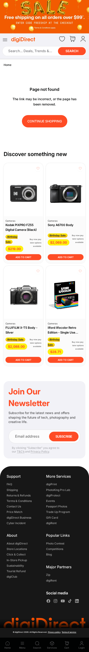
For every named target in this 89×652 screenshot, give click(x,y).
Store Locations (17, 549)
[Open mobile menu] (5, 39)
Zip (48, 575)
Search (71, 51)
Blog (49, 554)
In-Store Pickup (17, 560)
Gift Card (52, 517)
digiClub (12, 576)
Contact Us (14, 506)
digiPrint (51, 484)
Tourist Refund (16, 571)
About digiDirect (17, 543)
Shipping (12, 489)
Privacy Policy (40, 451)
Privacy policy (54, 632)
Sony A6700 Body (60, 225)
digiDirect (19, 632)
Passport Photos (56, 506)
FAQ (9, 484)
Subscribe (63, 436)
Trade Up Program (58, 512)
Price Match (14, 512)
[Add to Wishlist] (38, 168)
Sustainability (15, 565)
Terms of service (69, 632)
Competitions (54, 549)
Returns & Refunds (19, 495)
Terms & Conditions (19, 501)
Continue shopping (44, 121)
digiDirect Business (19, 517)
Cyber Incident (16, 523)
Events (50, 501)
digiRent (51, 523)
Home (7, 65)
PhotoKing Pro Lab (58, 489)
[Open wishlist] (62, 39)
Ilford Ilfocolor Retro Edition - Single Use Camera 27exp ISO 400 (64, 332)
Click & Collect (16, 554)
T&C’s (20, 451)
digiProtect (53, 495)
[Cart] (72, 39)
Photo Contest (55, 543)
